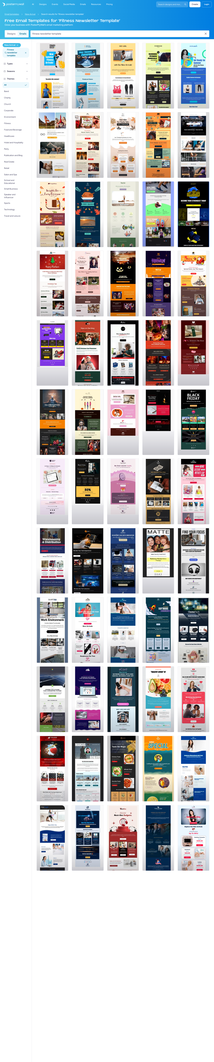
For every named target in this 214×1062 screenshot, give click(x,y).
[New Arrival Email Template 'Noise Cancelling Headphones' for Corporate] (193, 561)
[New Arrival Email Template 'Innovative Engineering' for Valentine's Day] (52, 768)
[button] (27, 64)
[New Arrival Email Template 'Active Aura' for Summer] (52, 76)
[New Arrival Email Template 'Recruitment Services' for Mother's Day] (158, 838)
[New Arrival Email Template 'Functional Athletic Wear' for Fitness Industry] (52, 145)
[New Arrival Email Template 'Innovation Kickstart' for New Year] (123, 561)
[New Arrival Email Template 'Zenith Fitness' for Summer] (88, 76)
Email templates (12, 14)
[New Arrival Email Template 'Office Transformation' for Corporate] (52, 630)
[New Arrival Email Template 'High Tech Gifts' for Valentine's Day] (88, 630)
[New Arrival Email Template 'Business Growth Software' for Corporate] (88, 699)
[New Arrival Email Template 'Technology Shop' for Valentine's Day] (193, 838)
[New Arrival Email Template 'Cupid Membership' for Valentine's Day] (123, 491)
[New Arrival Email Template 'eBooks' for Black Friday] (123, 353)
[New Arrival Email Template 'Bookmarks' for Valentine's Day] (193, 353)
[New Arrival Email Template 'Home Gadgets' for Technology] (193, 630)
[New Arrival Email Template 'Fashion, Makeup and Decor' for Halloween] (88, 422)
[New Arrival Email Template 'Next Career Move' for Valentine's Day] (193, 699)
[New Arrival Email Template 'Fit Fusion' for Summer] (193, 76)
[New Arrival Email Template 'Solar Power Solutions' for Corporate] (52, 699)
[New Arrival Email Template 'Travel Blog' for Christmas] (88, 145)
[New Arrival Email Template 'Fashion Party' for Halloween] (123, 283)
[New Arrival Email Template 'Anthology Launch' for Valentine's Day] (158, 422)
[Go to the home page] (12, 4)
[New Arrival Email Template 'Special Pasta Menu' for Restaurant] (123, 768)
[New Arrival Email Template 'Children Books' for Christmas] (193, 283)
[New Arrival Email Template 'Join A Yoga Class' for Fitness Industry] (123, 214)
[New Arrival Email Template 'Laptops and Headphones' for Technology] (88, 561)
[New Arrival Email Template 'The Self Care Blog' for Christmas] (88, 283)
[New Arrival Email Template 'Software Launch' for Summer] (158, 630)
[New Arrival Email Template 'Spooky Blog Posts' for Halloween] (158, 353)
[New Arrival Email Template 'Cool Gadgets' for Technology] (123, 838)
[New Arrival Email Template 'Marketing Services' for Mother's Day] (52, 838)
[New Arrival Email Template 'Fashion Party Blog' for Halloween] (52, 422)
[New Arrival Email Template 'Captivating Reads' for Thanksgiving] (52, 214)
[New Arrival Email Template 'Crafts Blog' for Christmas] (52, 283)
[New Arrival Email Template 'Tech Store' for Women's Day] (193, 768)
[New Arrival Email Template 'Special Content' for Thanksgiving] (88, 214)
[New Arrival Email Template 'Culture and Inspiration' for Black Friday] (158, 491)
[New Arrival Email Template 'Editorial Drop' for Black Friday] (88, 491)
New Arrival (30, 14)
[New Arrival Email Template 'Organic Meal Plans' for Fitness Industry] (193, 214)
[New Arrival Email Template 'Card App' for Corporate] (123, 699)
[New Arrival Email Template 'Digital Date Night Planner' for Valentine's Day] (52, 491)
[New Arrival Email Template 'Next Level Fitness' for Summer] (123, 76)
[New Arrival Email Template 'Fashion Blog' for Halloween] (158, 283)
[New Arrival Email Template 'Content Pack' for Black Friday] (52, 353)
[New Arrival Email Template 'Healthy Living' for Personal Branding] (158, 699)
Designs (11, 33)
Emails (23, 33)
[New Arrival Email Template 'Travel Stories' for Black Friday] (193, 422)
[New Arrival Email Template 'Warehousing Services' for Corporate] (52, 561)
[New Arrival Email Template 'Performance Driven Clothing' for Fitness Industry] (193, 145)
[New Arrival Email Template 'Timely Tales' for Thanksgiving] (123, 145)
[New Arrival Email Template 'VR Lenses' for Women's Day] (123, 630)
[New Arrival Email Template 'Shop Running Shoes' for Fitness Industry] (158, 214)
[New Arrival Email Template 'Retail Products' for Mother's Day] (193, 491)
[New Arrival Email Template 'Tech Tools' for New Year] (88, 838)
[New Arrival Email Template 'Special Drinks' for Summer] (158, 768)
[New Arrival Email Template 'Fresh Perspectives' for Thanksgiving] (158, 145)
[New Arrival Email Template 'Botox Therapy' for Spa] (158, 561)
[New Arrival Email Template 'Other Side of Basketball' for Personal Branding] (88, 768)
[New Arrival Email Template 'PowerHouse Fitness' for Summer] (158, 76)
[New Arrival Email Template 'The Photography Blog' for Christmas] (88, 353)
